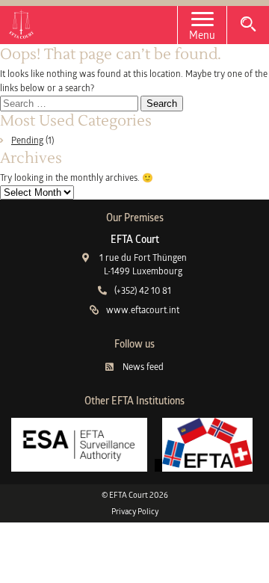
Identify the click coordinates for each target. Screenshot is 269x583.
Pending (27, 140)
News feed (143, 367)
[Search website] (248, 24)
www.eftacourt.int (142, 310)
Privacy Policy (134, 511)
